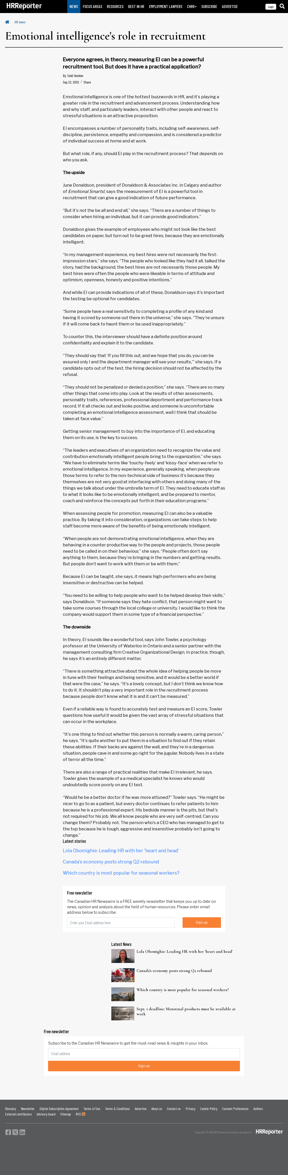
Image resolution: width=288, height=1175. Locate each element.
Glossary (10, 1108)
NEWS (74, 6)
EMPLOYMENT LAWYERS (165, 6)
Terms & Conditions (117, 1108)
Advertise (141, 1108)
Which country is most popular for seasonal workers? (121, 873)
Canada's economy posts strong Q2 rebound (111, 861)
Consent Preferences (235, 1108)
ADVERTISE (230, 6)
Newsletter (28, 1108)
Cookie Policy (208, 1108)
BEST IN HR (136, 6)
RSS (79, 1114)
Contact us (174, 1108)
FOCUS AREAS (92, 6)
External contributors (18, 1114)
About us (156, 1108)
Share (87, 82)
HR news (20, 22)
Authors (258, 1108)
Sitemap (65, 1114)
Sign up (202, 922)
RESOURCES (115, 6)
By (73, 75)
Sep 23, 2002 (71, 82)
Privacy (190, 1108)
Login (271, 6)
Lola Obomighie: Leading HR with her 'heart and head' (121, 850)
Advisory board (46, 1114)
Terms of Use (91, 1108)
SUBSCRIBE (209, 6)
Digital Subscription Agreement (59, 1108)
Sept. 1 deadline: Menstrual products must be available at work (186, 1011)
